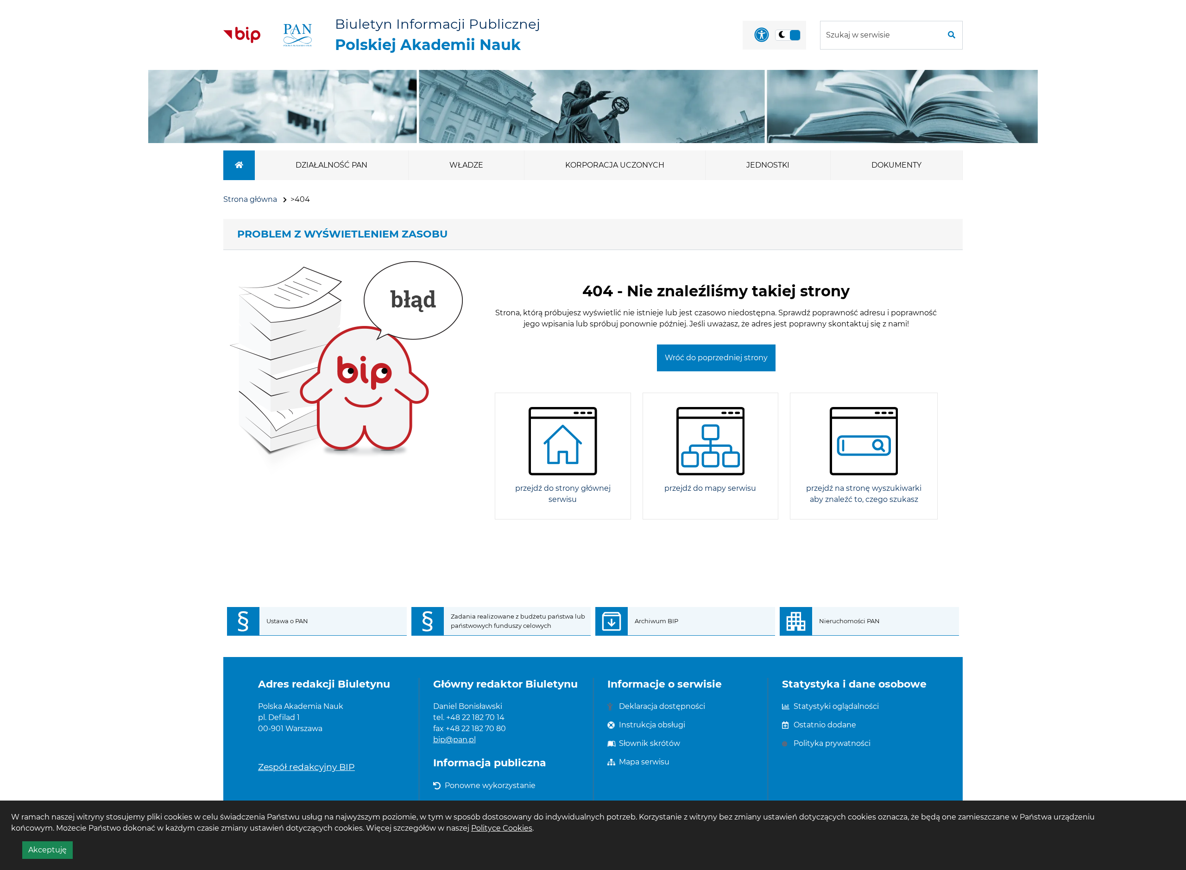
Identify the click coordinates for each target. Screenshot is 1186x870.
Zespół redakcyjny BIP (306, 766)
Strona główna (250, 199)
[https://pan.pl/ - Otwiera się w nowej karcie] (297, 35)
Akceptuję (50, 852)
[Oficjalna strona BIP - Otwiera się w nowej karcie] (241, 35)
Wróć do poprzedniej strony (716, 357)
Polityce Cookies (501, 828)
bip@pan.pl (454, 739)
